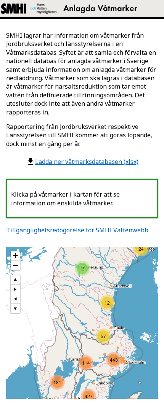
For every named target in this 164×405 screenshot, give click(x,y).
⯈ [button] (15, 289)
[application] (82, 323)
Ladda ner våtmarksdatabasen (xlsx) (86, 161)
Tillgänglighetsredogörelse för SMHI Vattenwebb (77, 230)
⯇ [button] (15, 298)
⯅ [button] (15, 279)
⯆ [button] (15, 308)
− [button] (15, 265)
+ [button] (15, 255)
